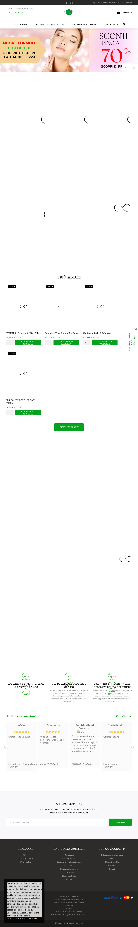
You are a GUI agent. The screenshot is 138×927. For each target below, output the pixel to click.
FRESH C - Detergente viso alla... (23, 333)
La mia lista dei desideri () (108, 2)
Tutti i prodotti (69, 427)
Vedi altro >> (123, 716)
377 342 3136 (16, 12)
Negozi (69, 879)
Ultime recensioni (21, 716)
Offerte (26, 855)
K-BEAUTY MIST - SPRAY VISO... (20, 401)
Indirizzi (112, 865)
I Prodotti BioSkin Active (49, 24)
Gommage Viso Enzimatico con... (61, 333)
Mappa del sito (69, 876)
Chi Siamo (21, 24)
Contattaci (111, 24)
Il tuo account (112, 849)
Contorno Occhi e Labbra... (97, 333)
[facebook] (66, 3)
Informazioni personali (112, 855)
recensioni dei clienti (130, 342)
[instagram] (71, 3)
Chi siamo (69, 865)
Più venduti (25, 862)
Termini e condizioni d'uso (69, 862)
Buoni (112, 869)
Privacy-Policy (69, 858)
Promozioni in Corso (85, 23)
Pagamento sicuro (69, 869)
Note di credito (112, 862)
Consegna (69, 855)
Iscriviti (120, 822)
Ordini (112, 858)
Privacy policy (16, 918)
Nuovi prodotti (26, 858)
